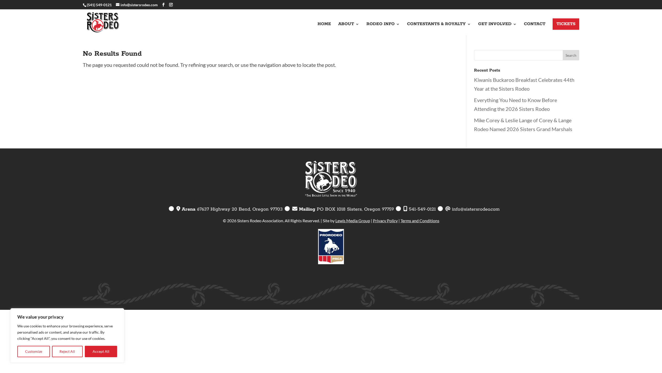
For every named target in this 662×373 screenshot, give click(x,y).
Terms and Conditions (420, 220)
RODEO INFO (380, 24)
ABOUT (346, 24)
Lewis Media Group (352, 220)
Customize (33, 351)
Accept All (101, 351)
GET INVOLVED (494, 24)
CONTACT (534, 24)
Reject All (67, 351)
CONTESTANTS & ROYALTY (436, 24)
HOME (324, 24)
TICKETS (565, 24)
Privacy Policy (385, 220)
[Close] (119, 313)
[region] (67, 335)
